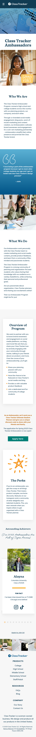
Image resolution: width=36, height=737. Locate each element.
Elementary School (18, 676)
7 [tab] (22, 622)
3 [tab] (11, 622)
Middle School (18, 672)
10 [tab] (31, 622)
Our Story (18, 705)
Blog (18, 694)
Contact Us (18, 708)
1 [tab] (5, 622)
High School (18, 669)
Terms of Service (8, 729)
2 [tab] (8, 622)
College (18, 665)
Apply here (20, 438)
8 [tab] (25, 622)
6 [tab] (19, 622)
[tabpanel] (18, 582)
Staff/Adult (18, 679)
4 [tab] (14, 622)
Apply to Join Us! (18, 632)
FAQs (18, 690)
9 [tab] (28, 622)
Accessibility (21, 729)
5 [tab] (17, 622)
